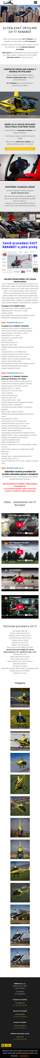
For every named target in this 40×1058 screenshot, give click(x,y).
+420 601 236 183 (21, 1039)
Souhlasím (24, 1056)
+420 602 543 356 (21, 1005)
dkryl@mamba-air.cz (15, 322)
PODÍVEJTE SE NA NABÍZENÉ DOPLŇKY (20, 149)
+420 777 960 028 (21, 1017)
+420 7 (18, 1028)
